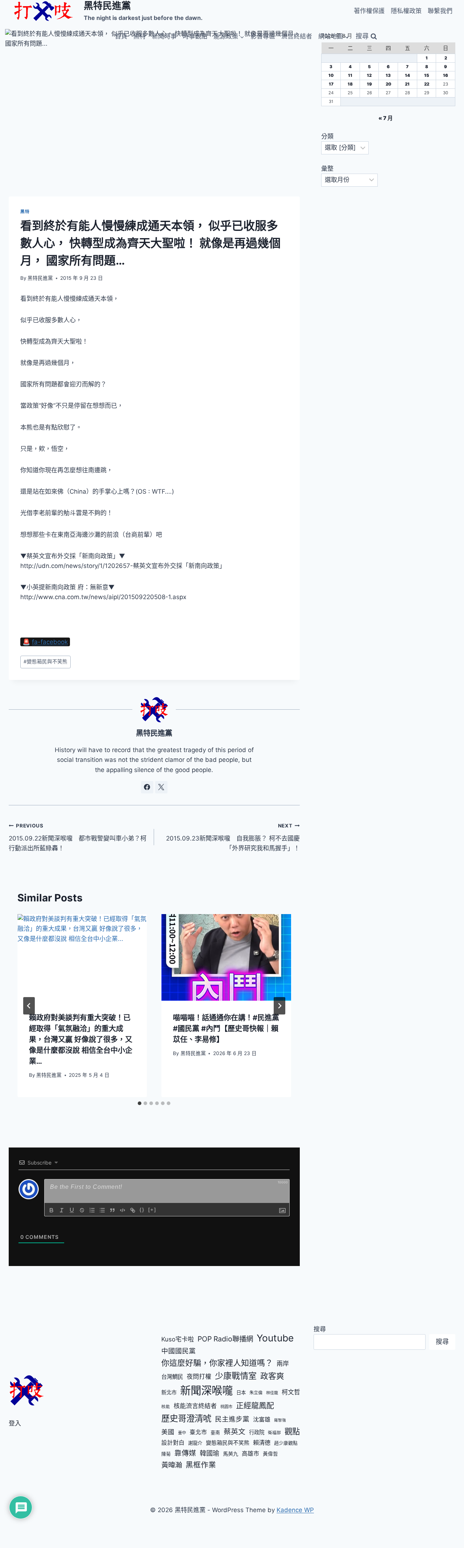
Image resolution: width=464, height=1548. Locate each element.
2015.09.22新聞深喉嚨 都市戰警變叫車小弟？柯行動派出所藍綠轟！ (77, 837)
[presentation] (82, 957)
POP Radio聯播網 (225, 1339)
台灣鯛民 (172, 1376)
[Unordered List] (102, 1210)
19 (369, 84)
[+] (152, 1209)
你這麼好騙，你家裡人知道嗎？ (217, 1363)
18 (350, 84)
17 (331, 84)
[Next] (279, 1005)
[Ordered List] (92, 1210)
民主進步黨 (232, 1419)
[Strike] (82, 1210)
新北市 (169, 1392)
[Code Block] (122, 1210)
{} (142, 1209)
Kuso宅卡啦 (177, 1339)
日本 (241, 1392)
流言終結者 (296, 36)
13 (388, 75)
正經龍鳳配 (255, 1405)
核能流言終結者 (195, 1406)
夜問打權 (199, 1376)
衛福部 (274, 1432)
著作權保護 (369, 10)
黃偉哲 (270, 1454)
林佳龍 (272, 1392)
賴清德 (261, 1442)
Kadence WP (295, 1510)
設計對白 (173, 1442)
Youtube (275, 1338)
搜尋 (320, 1329)
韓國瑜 (209, 1453)
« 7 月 (385, 118)
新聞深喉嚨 (206, 1390)
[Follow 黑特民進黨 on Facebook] (147, 787)
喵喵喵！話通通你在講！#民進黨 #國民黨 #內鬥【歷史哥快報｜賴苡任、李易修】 (226, 1028)
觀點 (292, 1431)
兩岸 (283, 1363)
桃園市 (226, 1406)
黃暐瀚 (171, 1465)
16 (445, 75)
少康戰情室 (236, 1376)
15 (426, 75)
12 (369, 75)
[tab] (139, 1103)
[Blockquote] (112, 1210)
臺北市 (198, 1432)
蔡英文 (234, 1431)
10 (331, 75)
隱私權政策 (406, 10)
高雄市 (250, 1453)
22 (426, 84)
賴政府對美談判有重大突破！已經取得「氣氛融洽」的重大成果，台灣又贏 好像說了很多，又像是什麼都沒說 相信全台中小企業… (80, 1039)
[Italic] (62, 1210)
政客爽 (272, 1376)
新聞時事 (164, 36)
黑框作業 (201, 1464)
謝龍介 (195, 1443)
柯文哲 (291, 1392)
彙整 (327, 168)
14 (407, 75)
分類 (327, 136)
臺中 (182, 1432)
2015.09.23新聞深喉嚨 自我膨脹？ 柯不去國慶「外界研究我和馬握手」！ (232, 837)
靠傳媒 (185, 1453)
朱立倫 (255, 1392)
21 (407, 84)
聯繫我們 (440, 10)
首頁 (121, 36)
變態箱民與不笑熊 (45, 661)
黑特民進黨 (40, 278)
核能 (165, 1406)
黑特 (139, 36)
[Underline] (72, 1210)
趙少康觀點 (286, 1443)
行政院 (256, 1432)
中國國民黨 (178, 1351)
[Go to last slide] (29, 1005)
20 (388, 84)
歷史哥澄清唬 (186, 1418)
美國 (167, 1432)
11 (350, 75)
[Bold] (51, 1210)
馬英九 (230, 1454)
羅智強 (280, 1420)
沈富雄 (261, 1419)
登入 (15, 1423)
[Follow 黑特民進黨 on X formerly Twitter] (161, 787)
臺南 (215, 1432)
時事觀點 (195, 36)
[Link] (133, 1210)
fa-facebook (50, 642)
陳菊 (166, 1454)
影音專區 (262, 36)
